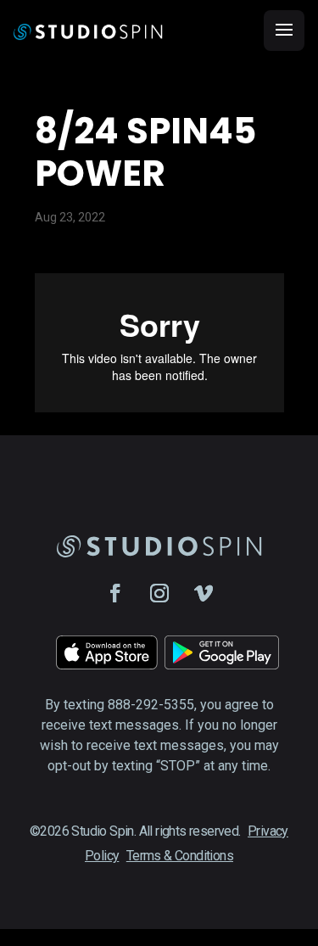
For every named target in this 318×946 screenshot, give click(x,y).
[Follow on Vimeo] (203, 593)
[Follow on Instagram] (159, 593)
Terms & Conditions (179, 856)
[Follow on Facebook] (115, 593)
